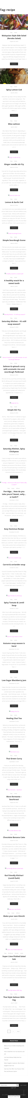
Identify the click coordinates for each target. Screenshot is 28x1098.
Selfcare (18, 488)
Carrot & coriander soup (14, 564)
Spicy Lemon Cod (14, 89)
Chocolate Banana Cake (14, 837)
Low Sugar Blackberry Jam (14, 680)
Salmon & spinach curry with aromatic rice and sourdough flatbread (14, 369)
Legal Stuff (13, 1087)
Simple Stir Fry (14, 410)
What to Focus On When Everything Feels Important (14, 1047)
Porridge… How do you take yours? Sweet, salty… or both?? (14, 494)
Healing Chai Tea (14, 718)
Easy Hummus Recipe (14, 529)
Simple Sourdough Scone (14, 240)
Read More (14, 64)
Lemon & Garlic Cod (14, 202)
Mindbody (10, 953)
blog (11, 32)
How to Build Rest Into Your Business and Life (14, 1053)
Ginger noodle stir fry (14, 164)
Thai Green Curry (14, 758)
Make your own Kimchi (14, 916)
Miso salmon (14, 124)
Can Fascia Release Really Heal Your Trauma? (12, 1059)
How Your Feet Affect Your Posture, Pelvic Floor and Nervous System (14, 1070)
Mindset (16, 953)
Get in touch (23, 1085)
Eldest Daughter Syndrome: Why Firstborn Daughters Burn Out (14, 1064)
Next (18, 1031)
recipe (15, 32)
